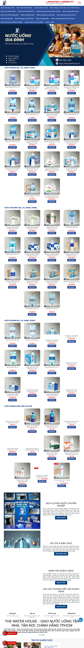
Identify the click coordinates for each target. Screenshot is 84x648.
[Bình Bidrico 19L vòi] (32, 299)
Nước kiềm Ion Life (41, 8)
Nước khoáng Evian (27, 15)
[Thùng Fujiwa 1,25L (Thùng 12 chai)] (71, 385)
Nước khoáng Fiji (7, 18)
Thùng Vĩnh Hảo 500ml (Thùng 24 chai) (12, 169)
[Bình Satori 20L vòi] (12, 245)
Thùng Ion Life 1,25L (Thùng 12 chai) (32, 367)
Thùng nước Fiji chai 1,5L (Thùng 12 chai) (71, 426)
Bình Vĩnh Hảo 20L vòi (72, 114)
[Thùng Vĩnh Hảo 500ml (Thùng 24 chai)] (12, 159)
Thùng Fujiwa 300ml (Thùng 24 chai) (12, 395)
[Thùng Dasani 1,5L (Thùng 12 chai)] (52, 218)
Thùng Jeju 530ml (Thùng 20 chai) (52, 453)
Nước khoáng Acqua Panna (66, 15)
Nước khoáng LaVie (8, 8)
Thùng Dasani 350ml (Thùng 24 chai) (12, 228)
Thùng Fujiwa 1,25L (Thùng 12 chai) (72, 395)
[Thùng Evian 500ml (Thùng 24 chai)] (42, 470)
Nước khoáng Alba (42, 18)
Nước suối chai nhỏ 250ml (34, 22)
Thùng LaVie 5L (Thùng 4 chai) (32, 196)
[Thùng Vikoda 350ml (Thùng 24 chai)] (32, 78)
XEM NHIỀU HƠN (61, 554)
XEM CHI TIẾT (61, 517)
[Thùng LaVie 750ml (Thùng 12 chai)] (71, 159)
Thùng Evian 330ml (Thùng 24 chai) (22, 480)
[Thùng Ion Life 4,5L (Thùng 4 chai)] (71, 358)
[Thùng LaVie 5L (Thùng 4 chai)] (32, 186)
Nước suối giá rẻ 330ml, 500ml (12, 22)
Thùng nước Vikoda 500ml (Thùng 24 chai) (52, 88)
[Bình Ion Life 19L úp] (32, 330)
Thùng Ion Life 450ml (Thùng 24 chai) (71, 340)
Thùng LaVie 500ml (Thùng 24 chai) (32, 142)
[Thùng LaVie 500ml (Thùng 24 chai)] (32, 132)
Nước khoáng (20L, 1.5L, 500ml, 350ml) (20, 68)
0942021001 (53, 2)
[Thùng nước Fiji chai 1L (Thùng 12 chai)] (52, 416)
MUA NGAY (12, 93)
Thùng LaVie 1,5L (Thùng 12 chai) (52, 142)
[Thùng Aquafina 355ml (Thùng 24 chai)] (32, 245)
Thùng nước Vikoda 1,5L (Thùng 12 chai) (71, 88)
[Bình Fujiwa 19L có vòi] (52, 358)
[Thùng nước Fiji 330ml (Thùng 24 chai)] (12, 416)
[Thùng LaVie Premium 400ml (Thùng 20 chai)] (52, 159)
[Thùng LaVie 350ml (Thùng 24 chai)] (52, 105)
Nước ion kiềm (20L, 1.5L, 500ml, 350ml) (20, 320)
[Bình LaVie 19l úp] (12, 105)
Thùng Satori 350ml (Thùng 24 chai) (32, 282)
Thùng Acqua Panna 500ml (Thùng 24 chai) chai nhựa (32, 453)
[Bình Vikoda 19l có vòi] (12, 78)
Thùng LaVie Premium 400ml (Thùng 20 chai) (52, 169)
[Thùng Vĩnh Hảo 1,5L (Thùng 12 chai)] (32, 159)
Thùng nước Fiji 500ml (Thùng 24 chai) (32, 426)
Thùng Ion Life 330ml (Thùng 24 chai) (51, 340)
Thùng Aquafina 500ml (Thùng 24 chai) (52, 255)
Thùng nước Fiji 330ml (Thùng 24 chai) (12, 426)
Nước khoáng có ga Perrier (24, 18)
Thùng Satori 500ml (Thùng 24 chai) (52, 282)
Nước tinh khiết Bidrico (26, 11)
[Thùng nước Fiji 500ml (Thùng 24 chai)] (32, 416)
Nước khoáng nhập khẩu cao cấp (18, 406)
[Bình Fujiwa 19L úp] (12, 358)
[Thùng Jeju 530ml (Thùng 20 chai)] (52, 443)
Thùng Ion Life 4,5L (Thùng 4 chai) (71, 367)
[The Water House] (4, 3)
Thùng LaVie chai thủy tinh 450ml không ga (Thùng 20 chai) (52, 196)
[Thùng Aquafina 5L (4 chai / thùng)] (12, 272)
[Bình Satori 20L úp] (71, 218)
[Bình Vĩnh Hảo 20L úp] (12, 132)
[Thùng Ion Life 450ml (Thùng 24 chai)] (71, 330)
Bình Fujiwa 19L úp (12, 367)
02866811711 (68, 2)
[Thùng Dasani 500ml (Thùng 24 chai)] (32, 218)
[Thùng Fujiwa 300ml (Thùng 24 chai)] (12, 385)
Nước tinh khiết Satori (24, 8)
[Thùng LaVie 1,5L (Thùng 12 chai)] (52, 132)
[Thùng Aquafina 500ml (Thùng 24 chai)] (52, 245)
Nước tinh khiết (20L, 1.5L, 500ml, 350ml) (21, 207)
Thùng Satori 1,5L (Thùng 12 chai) (71, 282)
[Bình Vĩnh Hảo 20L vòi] (71, 105)
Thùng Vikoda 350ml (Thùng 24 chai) (32, 88)
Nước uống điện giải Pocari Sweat (63, 18)
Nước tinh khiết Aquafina (10, 15)
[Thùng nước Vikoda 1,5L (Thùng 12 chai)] (71, 78)
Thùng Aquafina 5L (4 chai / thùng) (12, 282)
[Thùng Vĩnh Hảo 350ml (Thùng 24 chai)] (71, 132)
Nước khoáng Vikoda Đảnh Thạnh (48, 11)
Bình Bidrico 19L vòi (32, 308)
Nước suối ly (50, 22)
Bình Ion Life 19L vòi (12, 340)
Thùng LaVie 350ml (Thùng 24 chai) (52, 115)
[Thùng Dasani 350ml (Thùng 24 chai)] (12, 218)
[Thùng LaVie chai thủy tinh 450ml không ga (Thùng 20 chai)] (52, 186)
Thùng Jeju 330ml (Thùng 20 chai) (12, 453)
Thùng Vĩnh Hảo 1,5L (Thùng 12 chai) (32, 169)
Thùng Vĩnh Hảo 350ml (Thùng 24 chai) (71, 142)
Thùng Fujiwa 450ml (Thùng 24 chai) (32, 395)
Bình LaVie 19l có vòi (32, 114)
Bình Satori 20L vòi (12, 254)
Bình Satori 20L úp (71, 227)
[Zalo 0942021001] (81, 620)
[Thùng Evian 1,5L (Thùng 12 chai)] (62, 470)
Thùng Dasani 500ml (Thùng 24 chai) (32, 228)
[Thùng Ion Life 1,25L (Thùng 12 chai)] (32, 358)
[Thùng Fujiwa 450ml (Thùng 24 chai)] (32, 385)
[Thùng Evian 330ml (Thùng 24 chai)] (22, 470)
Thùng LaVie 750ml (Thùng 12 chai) (72, 169)
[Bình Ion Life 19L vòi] (12, 330)
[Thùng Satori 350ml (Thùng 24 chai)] (32, 272)
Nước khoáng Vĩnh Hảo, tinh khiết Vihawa (64, 8)
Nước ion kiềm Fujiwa (8, 11)
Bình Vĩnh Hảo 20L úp (12, 141)
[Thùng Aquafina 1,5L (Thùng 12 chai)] (71, 245)
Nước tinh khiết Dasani (71, 11)
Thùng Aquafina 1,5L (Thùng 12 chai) (71, 255)
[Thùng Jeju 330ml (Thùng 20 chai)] (12, 443)
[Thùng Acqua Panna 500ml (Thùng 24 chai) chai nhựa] (32, 443)
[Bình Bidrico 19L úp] (52, 299)
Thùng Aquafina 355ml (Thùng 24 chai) (32, 255)
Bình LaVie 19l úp (12, 114)
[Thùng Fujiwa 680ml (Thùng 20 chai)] (52, 385)
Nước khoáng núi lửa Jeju (46, 15)
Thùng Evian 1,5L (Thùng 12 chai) (62, 480)
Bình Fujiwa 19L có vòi (52, 367)
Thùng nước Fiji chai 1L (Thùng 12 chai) (52, 426)
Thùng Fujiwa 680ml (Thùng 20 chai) (52, 395)
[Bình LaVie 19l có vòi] (32, 105)
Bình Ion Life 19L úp (32, 340)
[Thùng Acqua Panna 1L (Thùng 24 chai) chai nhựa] (71, 443)
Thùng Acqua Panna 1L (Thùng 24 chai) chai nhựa (71, 453)
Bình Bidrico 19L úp (52, 308)
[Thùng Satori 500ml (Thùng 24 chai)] (52, 272)
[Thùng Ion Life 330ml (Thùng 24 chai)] (52, 330)
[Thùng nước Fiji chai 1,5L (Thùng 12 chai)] (71, 416)
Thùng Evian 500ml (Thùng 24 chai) (42, 480)
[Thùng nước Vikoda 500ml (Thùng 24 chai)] (52, 78)
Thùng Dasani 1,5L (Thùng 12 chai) (52, 228)
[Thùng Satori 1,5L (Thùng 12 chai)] (71, 272)
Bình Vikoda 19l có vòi (12, 87)
